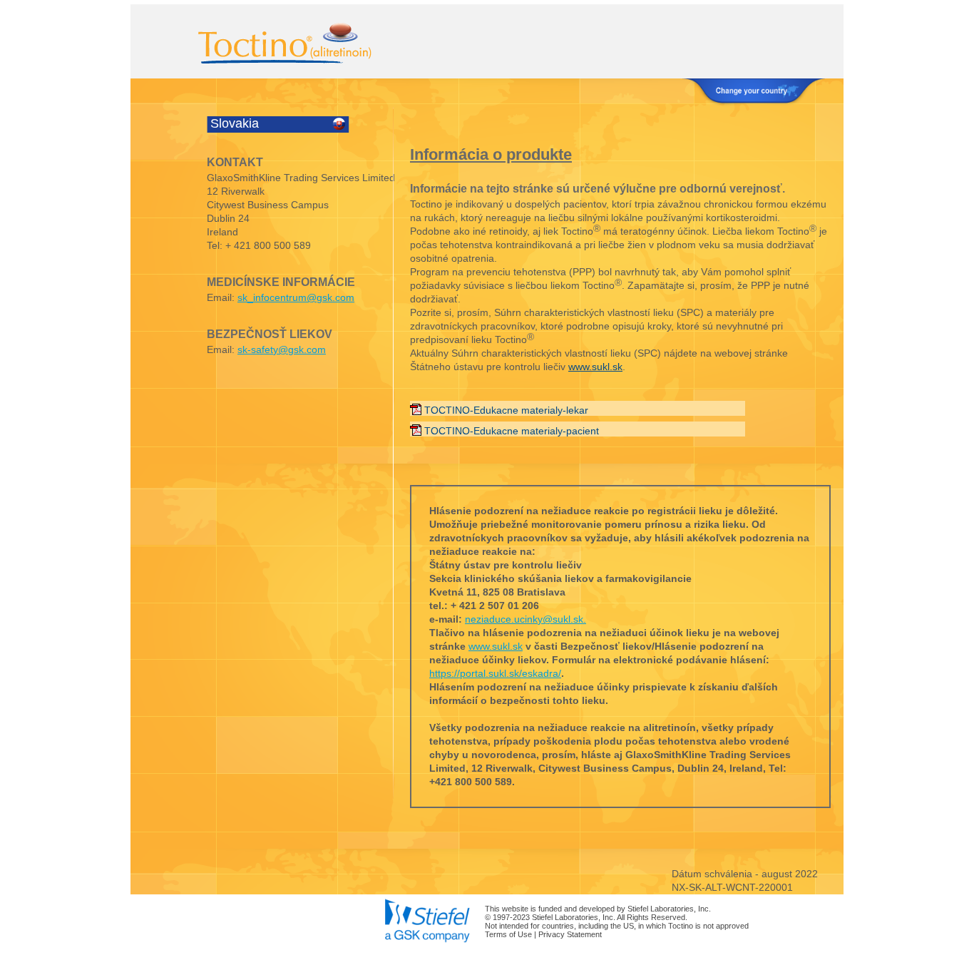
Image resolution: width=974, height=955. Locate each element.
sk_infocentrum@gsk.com (295, 297)
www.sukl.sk (595, 366)
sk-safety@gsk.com (281, 349)
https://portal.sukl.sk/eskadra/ (495, 673)
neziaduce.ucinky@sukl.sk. (525, 619)
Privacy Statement (570, 934)
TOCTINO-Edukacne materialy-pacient (511, 430)
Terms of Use (508, 934)
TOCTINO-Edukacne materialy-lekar (506, 410)
